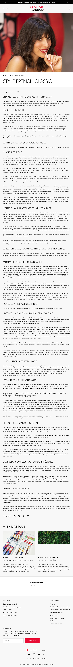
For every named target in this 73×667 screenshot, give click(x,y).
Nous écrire (54, 615)
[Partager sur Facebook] (14, 516)
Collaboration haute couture (60, 607)
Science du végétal (10, 604)
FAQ (51, 621)
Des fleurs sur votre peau (12, 607)
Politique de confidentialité (40, 664)
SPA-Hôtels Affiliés (56, 612)
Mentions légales (27, 664)
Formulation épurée (10, 612)
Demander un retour (57, 618)
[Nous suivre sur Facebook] (29, 654)
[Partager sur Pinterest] (24, 516)
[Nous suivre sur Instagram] (34, 654)
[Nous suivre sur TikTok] (44, 654)
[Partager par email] (28, 516)
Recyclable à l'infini (10, 615)
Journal (52, 604)
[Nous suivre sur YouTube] (39, 654)
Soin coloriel (7, 609)
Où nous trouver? (56, 624)
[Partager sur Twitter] (19, 516)
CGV (20, 664)
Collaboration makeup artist (60, 609)
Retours (52, 664)
